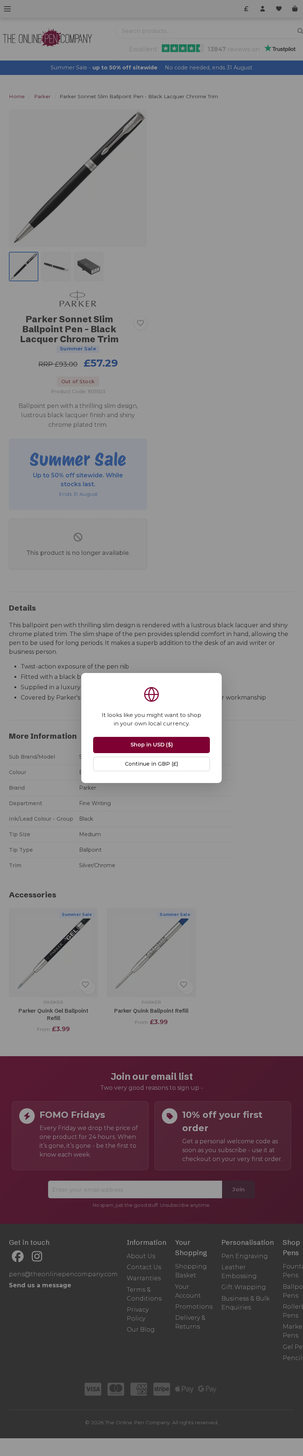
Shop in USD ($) (151, 744)
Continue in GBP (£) (151, 763)
